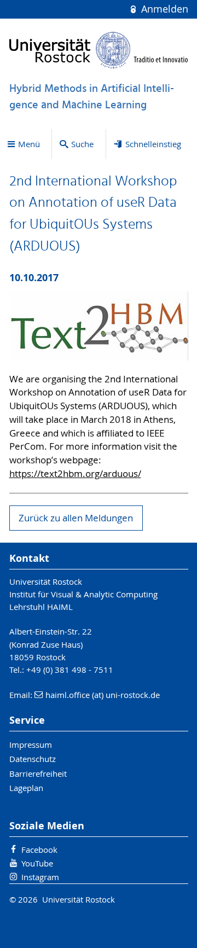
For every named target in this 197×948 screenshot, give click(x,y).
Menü (29, 143)
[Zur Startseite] (98, 50)
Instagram (40, 876)
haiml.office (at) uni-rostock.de (102, 694)
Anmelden (163, 9)
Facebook (39, 849)
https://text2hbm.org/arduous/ (75, 474)
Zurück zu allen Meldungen (76, 518)
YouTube (37, 863)
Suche (82, 143)
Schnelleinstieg (153, 143)
